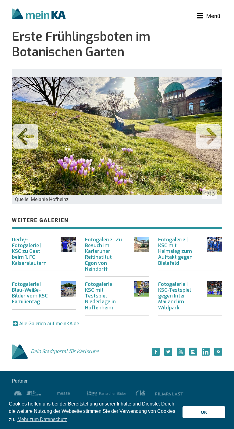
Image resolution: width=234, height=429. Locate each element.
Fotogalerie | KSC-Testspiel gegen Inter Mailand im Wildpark (174, 296)
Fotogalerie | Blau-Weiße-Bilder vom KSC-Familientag (31, 293)
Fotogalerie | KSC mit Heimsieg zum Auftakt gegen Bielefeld (175, 251)
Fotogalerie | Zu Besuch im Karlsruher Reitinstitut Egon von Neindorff (103, 254)
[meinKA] (39, 14)
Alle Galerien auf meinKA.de (49, 323)
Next (208, 136)
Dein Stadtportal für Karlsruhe (65, 351)
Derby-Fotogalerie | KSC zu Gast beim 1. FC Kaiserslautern (29, 251)
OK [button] (204, 412)
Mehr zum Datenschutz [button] (42, 419)
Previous (25, 136)
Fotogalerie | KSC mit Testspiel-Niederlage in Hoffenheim (100, 296)
